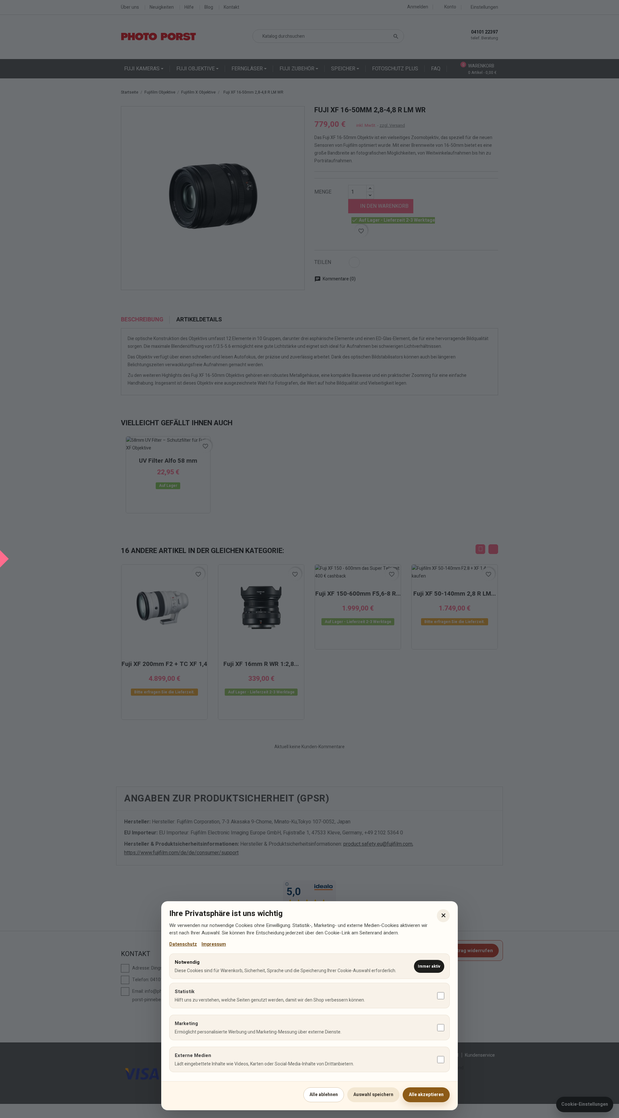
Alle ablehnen (324, 1094)
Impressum (213, 944)
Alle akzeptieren (426, 1094)
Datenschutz (183, 944)
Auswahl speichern (373, 1094)
